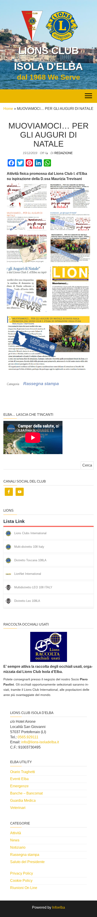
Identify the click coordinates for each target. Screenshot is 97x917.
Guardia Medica (23, 800)
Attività (15, 833)
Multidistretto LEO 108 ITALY (33, 587)
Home (8, 109)
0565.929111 (28, 737)
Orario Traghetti (22, 772)
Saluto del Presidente (27, 862)
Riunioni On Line (23, 888)
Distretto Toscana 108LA (30, 560)
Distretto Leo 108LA (27, 601)
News (14, 840)
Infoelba (58, 907)
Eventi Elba (19, 779)
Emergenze (19, 786)
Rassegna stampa (41, 383)
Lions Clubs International (30, 533)
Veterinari (17, 808)
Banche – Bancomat (26, 793)
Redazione (63, 153)
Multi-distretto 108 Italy (29, 546)
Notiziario (17, 847)
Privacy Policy (21, 873)
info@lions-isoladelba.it (40, 742)
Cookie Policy (21, 880)
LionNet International (27, 573)
